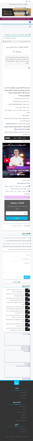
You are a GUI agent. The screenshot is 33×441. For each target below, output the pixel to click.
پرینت (22, 41)
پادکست (7, 191)
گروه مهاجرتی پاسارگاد (18, 129)
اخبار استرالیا (18, 186)
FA (29, 1)
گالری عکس (22, 395)
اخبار (15, 191)
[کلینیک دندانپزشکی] (25, 349)
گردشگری (23, 418)
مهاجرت (23, 415)
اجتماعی (26, 35)
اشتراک (17, 218)
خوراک (6, 436)
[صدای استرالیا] (18, 5)
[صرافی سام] (27, 364)
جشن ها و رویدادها (20, 420)
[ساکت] (12, 138)
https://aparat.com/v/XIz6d (23, 183)
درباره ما (22, 432)
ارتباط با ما (22, 429)
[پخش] (28, 138)
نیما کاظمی (11, 186)
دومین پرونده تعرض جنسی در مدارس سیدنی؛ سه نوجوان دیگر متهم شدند (15, 243)
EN (26, 1)
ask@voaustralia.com (11, 124)
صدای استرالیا (27, 88)
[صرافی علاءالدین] (26, 379)
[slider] (7, 138)
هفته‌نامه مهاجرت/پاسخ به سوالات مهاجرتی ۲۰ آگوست (19, 249)
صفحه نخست (22, 406)
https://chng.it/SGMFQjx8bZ (15, 104)
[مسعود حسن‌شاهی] (25, 347)
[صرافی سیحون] (17, 345)
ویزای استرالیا (23, 189)
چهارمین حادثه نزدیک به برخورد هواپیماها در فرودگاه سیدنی (18, 241)
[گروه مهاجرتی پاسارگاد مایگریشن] (17, 377)
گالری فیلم (22, 393)
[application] (17, 138)
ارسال (26, 41)
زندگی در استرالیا (21, 412)
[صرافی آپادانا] (17, 362)
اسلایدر (11, 191)
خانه (28, 436)
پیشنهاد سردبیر (27, 194)
